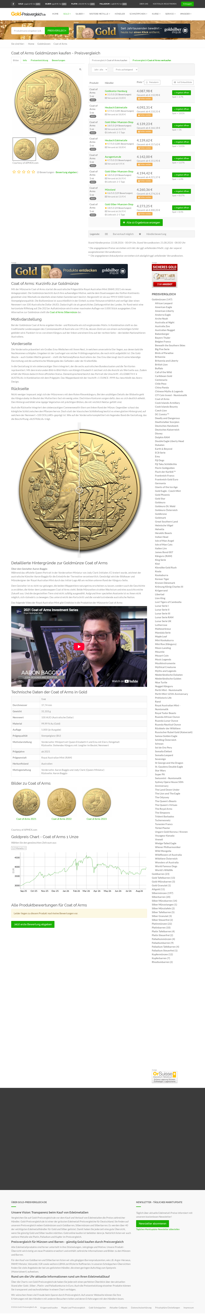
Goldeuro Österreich (166, 510)
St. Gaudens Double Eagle (169, 766)
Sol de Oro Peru (163, 747)
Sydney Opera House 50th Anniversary (169, 784)
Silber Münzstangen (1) (164, 904)
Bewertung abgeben (66, 172)
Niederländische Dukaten (169, 674)
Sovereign (160, 759)
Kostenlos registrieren (164, 4)
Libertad (159, 594)
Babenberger (162, 333)
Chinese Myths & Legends (169, 391)
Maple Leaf (161, 636)
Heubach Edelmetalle (116, 107)
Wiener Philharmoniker (168, 847)
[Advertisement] (173, 1017)
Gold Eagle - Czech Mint (168, 490)
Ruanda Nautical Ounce (168, 724)
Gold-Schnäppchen (97, 1307)
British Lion (161, 364)
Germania (160, 483)
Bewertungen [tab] (58, 60)
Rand (158, 701)
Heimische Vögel (164, 525)
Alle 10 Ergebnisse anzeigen (143, 222)
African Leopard (163, 303)
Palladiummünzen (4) (163, 939)
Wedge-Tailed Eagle (165, 843)
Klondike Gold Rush (166, 567)
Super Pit (160, 774)
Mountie (159, 651)
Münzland (110, 189)
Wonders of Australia (167, 862)
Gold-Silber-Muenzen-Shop (119, 122)
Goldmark (160, 517)
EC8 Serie (160, 452)
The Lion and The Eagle (167, 793)
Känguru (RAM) (163, 556)
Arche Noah (161, 318)
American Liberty (164, 310)
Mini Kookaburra (164, 640)
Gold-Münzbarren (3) (163, 881)
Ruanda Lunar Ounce (166, 720)
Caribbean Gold (163, 376)
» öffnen (181, 93)
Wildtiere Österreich (166, 858)
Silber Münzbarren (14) (164, 900)
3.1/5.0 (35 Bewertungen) (119, 94)
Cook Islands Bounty (166, 406)
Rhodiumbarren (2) (162, 962)
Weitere (98, 14)
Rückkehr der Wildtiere (167, 728)
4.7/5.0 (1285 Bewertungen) (120, 111)
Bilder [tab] (16, 60)
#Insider (185, 14)
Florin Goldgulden (165, 467)
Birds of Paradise (164, 353)
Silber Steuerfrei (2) (162, 919)
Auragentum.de (113, 156)
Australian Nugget (165, 330)
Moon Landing (163, 647)
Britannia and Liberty (166, 360)
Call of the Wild (163, 372)
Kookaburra (161, 575)
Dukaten (159, 444)
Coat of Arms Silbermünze (63, 312)
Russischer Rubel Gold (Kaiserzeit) (174, 732)
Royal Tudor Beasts (165, 713)
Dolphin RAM (162, 437)
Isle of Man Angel (164, 540)
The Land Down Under (167, 789)
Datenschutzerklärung (141, 1307)
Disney (159, 433)
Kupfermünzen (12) (162, 954)
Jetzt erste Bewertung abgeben (33, 924)
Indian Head (161, 536)
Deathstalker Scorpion (167, 421)
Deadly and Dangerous (167, 418)
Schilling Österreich (165, 739)
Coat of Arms (162, 399)
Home (55, 14)
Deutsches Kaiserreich (167, 429)
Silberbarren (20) (161, 896)
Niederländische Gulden (168, 678)
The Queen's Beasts (165, 801)
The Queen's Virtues (166, 804)
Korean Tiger (162, 579)
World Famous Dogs (166, 866)
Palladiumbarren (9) (163, 942)
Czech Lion (161, 410)
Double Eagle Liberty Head (169, 441)
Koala (158, 571)
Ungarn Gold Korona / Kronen (171, 831)
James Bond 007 (164, 552)
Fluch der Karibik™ (165, 471)
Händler (120, 14)
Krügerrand (161, 590)
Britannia (160, 356)
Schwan (159, 743)
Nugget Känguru (164, 686)
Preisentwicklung (39, 60)
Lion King (160, 598)
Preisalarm (154, 82)
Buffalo (159, 368)
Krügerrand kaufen (49, 1307)
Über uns (143, 4)
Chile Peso (160, 383)
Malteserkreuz (163, 628)
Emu (157, 456)
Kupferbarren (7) (161, 958)
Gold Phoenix (162, 494)
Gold (66, 14)
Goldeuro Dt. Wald (165, 506)
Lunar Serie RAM (164, 617)
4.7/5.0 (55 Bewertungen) (119, 160)
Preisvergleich (57, 30)
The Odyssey (162, 797)
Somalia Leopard (164, 755)
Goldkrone (161, 513)
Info (25, 60)
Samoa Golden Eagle (166, 736)
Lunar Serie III (162, 613)
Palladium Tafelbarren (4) (165, 946)
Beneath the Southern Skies (170, 345)
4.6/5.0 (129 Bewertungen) (120, 193)
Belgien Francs (163, 341)
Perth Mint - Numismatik (168, 690)
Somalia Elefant (163, 751)
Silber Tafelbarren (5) (163, 912)
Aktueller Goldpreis (118, 1307)
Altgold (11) (158, 889)
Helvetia (159, 529)
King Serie (160, 559)
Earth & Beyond (163, 448)
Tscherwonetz (162, 820)
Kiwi (157, 563)
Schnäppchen (138, 14)
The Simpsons (162, 812)
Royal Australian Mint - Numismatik (167, 707)
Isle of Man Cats (163, 544)
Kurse (155, 14)
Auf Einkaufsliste (184, 82)
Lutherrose (161, 624)
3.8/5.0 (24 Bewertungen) (119, 125)
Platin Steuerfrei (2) (162, 935)
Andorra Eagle (163, 314)
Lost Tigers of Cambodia (168, 602)
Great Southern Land (166, 521)
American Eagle (163, 307)
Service (169, 14)
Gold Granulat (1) (161, 885)
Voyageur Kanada (164, 835)
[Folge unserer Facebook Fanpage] (13, 4)
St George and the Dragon (169, 762)
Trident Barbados (164, 816)
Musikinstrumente (165, 663)
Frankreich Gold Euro (166, 479)
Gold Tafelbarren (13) (163, 877)
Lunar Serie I (162, 605)
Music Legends (163, 659)
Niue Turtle (161, 682)
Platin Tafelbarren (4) (163, 931)
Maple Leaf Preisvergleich (73, 1307)
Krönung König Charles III (169, 586)
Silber (79, 14)
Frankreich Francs (164, 475)
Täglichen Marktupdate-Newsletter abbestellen (158, 1229)
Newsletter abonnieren (152, 1223)
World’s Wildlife (164, 870)
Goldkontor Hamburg (116, 91)
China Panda (162, 387)
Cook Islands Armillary (167, 402)
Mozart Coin (162, 655)
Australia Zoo (162, 326)
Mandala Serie (163, 632)
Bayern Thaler (162, 337)
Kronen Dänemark (165, 582)
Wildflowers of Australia (168, 854)
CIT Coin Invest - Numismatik (171, 395)
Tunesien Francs (164, 824)
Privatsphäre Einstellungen (167, 1307)
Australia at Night (164, 322)
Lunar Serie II (162, 609)
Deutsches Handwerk (166, 425)
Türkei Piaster (162, 827)
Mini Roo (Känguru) (165, 644)
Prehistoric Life (163, 697)
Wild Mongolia (163, 850)
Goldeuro (160, 502)
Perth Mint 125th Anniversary (171, 693)
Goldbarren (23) (160, 873)
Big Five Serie (162, 349)
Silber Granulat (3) (162, 916)
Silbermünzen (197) (162, 893)
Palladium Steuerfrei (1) (165, 950)
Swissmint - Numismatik (168, 778)
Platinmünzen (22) (162, 923)
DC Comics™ (162, 414)
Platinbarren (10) (161, 927)
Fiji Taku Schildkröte (166, 464)
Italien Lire (161, 548)
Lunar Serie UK (163, 621)
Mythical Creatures (165, 667)
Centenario (161, 379)
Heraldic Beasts (163, 533)
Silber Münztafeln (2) (163, 908)
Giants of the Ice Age (166, 487)
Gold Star (160, 498)
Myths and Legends (165, 670)
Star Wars (160, 770)
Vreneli (159, 839)
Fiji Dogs (159, 460)
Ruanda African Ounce (167, 716)
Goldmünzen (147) (162, 299)
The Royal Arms (163, 808)
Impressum (189, 1307)
